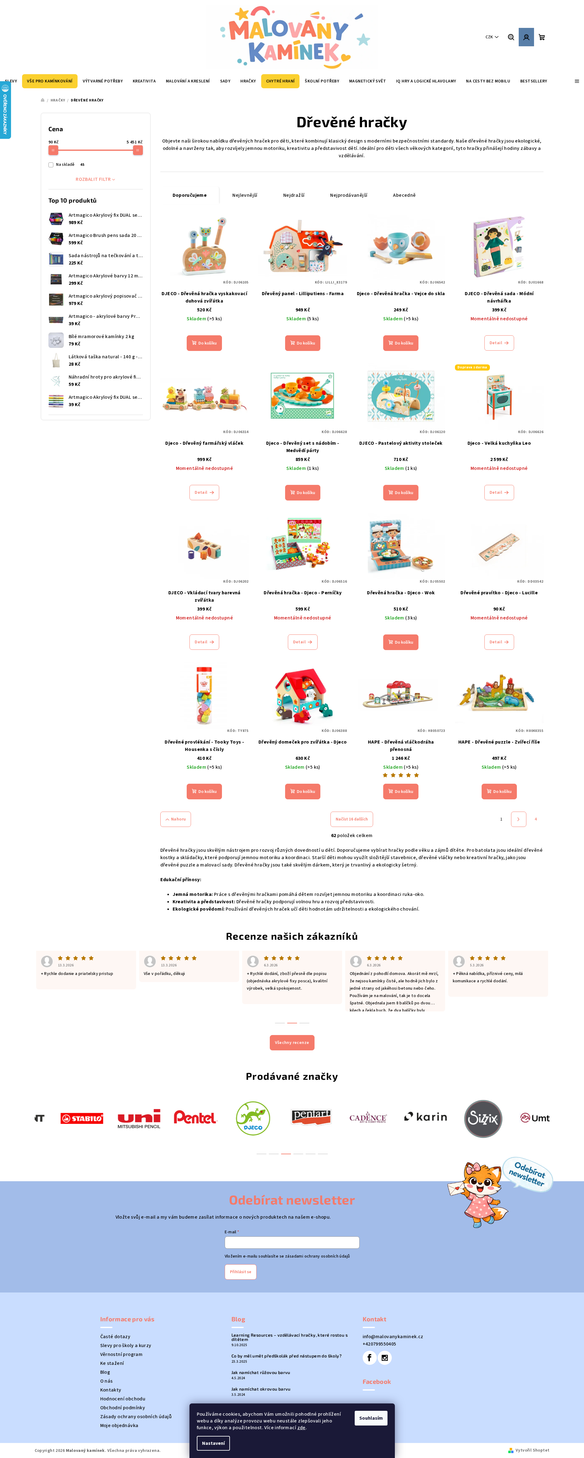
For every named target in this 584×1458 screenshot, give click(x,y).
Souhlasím (371, 1418)
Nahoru (178, 819)
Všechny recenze (292, 1043)
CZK (489, 37)
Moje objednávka (119, 1425)
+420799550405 (379, 1344)
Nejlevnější (244, 195)
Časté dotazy (115, 1336)
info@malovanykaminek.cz (393, 1336)
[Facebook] (370, 1358)
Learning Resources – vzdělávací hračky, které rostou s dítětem (289, 1337)
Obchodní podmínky (122, 1407)
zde (301, 1427)
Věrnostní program (121, 1354)
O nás (106, 1381)
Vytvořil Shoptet (532, 1450)
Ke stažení (112, 1363)
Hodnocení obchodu (123, 1398)
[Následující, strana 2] (518, 819)
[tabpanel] (63, 1117)
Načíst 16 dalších (352, 819)
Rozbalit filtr (93, 179)
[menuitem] (50, 81)
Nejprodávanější (348, 195)
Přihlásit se (240, 1272)
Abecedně (404, 195)
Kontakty (110, 1390)
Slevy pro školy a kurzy (125, 1345)
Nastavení (213, 1443)
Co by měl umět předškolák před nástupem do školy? (286, 1356)
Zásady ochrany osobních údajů (136, 1416)
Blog (105, 1372)
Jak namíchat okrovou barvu (261, 1389)
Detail (496, 343)
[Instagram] (385, 1358)
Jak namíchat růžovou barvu (260, 1372)
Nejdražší (294, 195)
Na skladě (70, 165)
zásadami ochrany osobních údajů (317, 1256)
